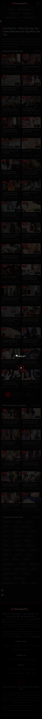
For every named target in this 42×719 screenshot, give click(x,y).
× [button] (21, 368)
